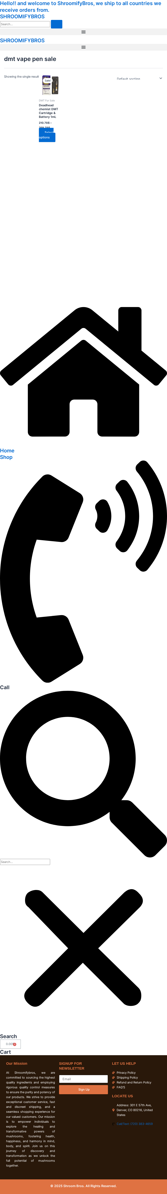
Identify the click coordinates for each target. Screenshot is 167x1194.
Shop (6, 457)
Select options (46, 135)
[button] (83, 31)
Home (7, 451)
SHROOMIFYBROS (22, 16)
